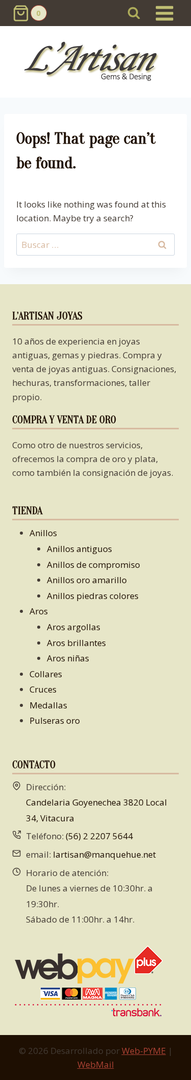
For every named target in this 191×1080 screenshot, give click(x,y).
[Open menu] (164, 13)
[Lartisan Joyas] (95, 62)
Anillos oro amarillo (87, 580)
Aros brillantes (76, 643)
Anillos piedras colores (93, 596)
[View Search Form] (134, 13)
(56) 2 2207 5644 (99, 836)
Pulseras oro (55, 720)
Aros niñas (68, 658)
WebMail (95, 1064)
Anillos (43, 533)
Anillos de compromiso (93, 564)
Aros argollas (73, 627)
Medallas (48, 705)
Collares (46, 674)
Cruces (43, 689)
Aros (39, 611)
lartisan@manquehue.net (104, 854)
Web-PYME (144, 1050)
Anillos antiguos (79, 549)
